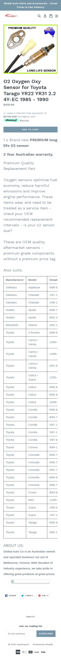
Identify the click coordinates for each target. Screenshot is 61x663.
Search (30, 616)
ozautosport (23, 644)
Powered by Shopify (43, 644)
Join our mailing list (30, 626)
